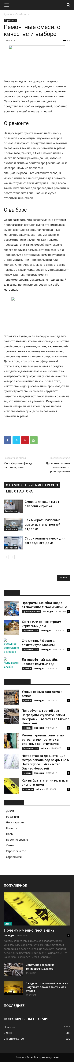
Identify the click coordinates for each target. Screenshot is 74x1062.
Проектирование (31, 611)
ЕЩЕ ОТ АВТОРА (19, 491)
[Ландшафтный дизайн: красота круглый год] (11, 665)
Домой (8, 14)
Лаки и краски (15, 822)
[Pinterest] (25, 440)
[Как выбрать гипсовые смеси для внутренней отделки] (13, 524)
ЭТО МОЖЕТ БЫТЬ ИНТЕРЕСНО (32, 485)
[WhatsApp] (34, 440)
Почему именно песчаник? (29, 930)
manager (48, 611)
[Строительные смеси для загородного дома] (13, 542)
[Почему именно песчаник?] (37, 908)
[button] (6, 5)
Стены (10, 845)
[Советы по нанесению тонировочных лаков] (13, 969)
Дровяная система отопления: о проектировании (58, 467)
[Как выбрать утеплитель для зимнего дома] (11, 786)
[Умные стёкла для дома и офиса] (11, 697)
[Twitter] (16, 440)
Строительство (30, 630)
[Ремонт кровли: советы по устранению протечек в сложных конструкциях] (11, 740)
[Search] (68, 5)
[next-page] (12, 557)
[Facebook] (7, 440)
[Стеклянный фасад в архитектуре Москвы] (11, 646)
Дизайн (27, 668)
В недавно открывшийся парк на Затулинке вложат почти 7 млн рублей (47, 987)
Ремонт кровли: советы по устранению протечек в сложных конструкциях (43, 739)
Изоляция (28, 789)
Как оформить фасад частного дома (18, 465)
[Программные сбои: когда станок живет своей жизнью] (11, 608)
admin (44, 748)
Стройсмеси (22, 14)
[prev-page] (6, 557)
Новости (27, 727)
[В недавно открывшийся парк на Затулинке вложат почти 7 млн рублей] (13, 988)
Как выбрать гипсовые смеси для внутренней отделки (43, 524)
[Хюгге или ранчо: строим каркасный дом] (11, 627)
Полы (9, 834)
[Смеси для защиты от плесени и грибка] (13, 506)
